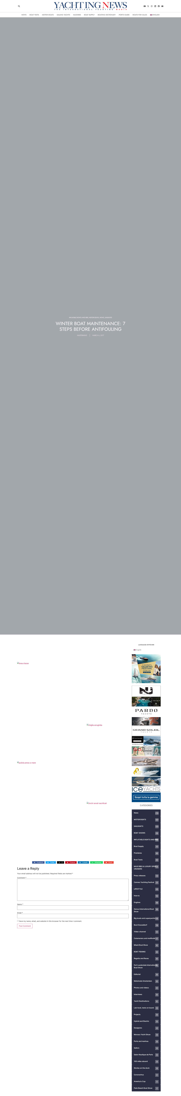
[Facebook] (158, 6)
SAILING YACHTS (63, 15)
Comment (21, 878)
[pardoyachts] (146, 716)
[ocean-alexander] (146, 745)
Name (20, 904)
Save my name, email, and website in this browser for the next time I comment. (50, 921)
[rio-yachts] (146, 776)
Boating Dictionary (107, 15)
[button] (19, 6)
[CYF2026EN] (146, 682)
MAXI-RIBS (77, 15)
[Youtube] (144, 6)
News (23, 15)
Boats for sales (140, 15)
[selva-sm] (146, 725)
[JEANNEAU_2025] (146, 706)
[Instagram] (151, 6)
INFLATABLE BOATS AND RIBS (78, 317)
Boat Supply (89, 15)
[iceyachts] (146, 791)
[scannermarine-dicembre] (146, 765)
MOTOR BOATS (48, 15)
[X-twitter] (148, 6)
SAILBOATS (108, 317)
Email (20, 913)
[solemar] (146, 786)
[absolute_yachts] (146, 801)
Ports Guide (124, 15)
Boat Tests (34, 15)
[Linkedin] (155, 6)
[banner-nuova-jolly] (146, 696)
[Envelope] (162, 6)
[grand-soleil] (146, 735)
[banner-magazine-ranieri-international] (146, 755)
